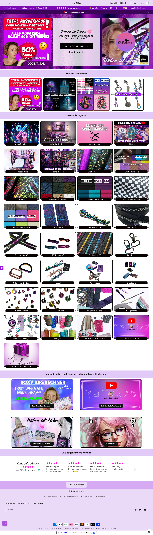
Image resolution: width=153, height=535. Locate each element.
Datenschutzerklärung (71, 528)
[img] (28, 467)
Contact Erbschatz (71, 497)
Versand (87, 528)
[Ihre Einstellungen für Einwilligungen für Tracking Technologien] (149, 531)
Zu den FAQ (110, 444)
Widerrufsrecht (57, 528)
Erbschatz (46, 528)
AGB (81, 528)
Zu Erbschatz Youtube (110, 406)
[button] (4, 2)
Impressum (96, 528)
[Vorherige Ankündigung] (4, 12)
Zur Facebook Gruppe (41, 444)
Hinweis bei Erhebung (64, 532)
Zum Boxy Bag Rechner (41, 406)
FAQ (44, 497)
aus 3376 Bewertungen (26, 470)
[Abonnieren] (43, 509)
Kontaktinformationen (109, 528)
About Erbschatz (54, 497)
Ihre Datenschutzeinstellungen (81, 532)
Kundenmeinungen (103, 497)
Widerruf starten (76, 485)
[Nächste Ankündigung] (148, 12)
